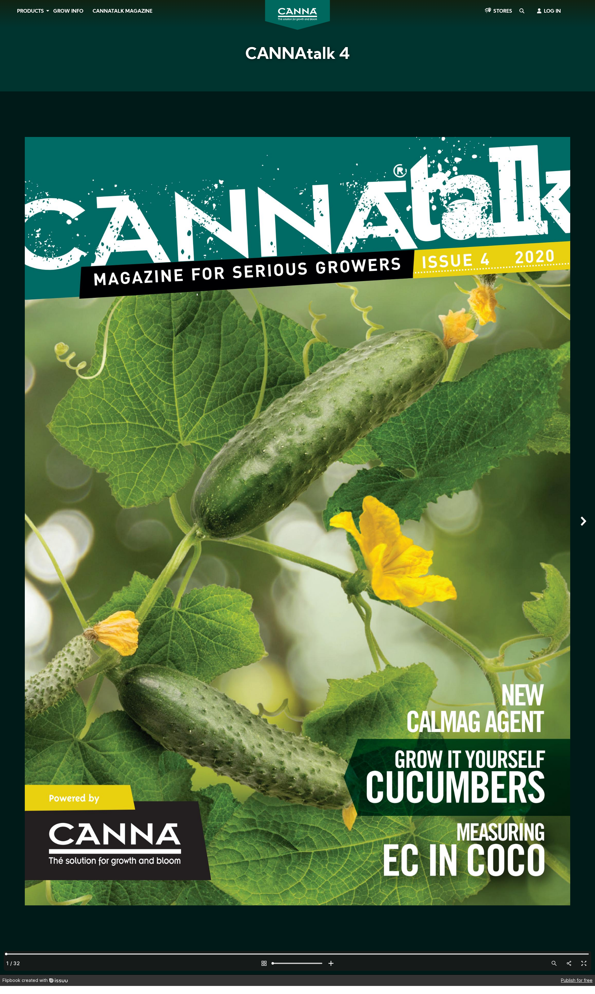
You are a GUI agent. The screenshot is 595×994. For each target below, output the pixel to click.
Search (521, 11)
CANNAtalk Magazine (122, 11)
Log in (552, 11)
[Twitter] (12, 72)
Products (30, 11)
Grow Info (68, 11)
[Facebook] (12, 55)
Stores (502, 11)
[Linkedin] (12, 89)
